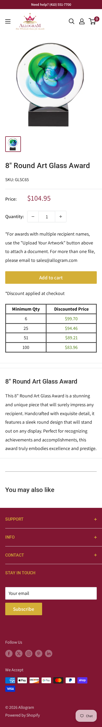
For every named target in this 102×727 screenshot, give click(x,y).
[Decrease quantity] (32, 216)
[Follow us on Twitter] (18, 653)
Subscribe (23, 609)
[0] (92, 21)
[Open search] (72, 21)
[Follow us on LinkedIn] (48, 653)
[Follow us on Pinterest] (38, 653)
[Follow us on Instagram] (28, 653)
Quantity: (14, 216)
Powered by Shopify (22, 715)
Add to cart (51, 277)
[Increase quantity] (60, 216)
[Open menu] (7, 21)
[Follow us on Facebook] (9, 653)
